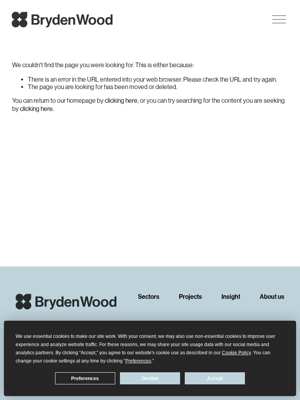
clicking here (121, 100)
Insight (230, 297)
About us (272, 297)
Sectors (148, 297)
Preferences (85, 378)
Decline (150, 378)
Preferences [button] (138, 361)
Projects (190, 297)
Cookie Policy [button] (236, 352)
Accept (215, 378)
